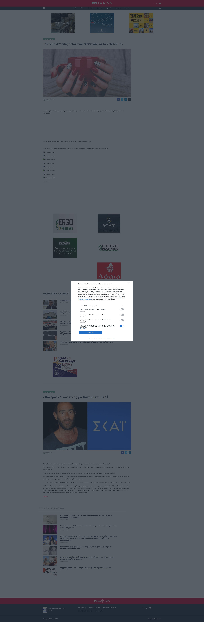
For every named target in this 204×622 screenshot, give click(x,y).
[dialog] (102, 311)
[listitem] (102, 306)
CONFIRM (90, 332)
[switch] (122, 309)
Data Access (102, 338)
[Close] (129, 284)
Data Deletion (93, 338)
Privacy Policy (111, 338)
